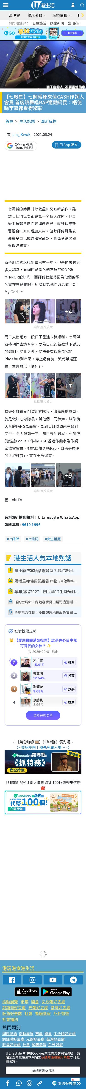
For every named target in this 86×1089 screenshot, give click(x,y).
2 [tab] (37, 33)
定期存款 (75, 23)
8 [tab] (37, 39)
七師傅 (14, 538)
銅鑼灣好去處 (14, 1007)
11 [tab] (51, 39)
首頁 (9, 121)
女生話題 (54, 538)
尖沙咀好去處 (53, 1001)
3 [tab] (42, 33)
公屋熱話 (39, 23)
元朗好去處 (38, 1007)
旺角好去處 (12, 1013)
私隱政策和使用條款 (55, 1057)
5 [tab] (51, 33)
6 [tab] (55, 33)
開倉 (35, 1001)
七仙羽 (33, 538)
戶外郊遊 (61, 1013)
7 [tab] (33, 39)
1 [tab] (33, 33)
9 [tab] (42, 39)
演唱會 (14, 15)
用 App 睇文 (68, 144)
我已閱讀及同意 (43, 1070)
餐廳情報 (43, 1013)
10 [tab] (46, 39)
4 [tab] (46, 33)
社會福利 (10, 1019)
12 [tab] (55, 39)
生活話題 (27, 121)
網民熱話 (9, 1033)
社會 (28, 1013)
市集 (24, 1001)
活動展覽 (10, 1001)
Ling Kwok (21, 134)
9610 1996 (31, 524)
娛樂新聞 (57, 23)
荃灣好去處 (60, 1007)
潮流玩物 (48, 121)
